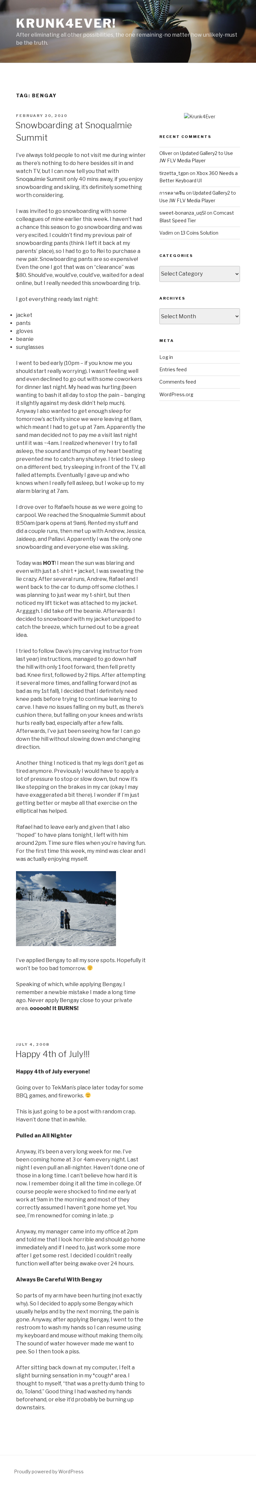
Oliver (165, 153)
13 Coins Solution (199, 233)
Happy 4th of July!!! (52, 1054)
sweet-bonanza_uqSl (182, 213)
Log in (166, 357)
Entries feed (173, 369)
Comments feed (177, 382)
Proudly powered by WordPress (49, 1471)
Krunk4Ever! (66, 23)
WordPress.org (176, 394)
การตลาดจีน (172, 193)
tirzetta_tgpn (174, 173)
